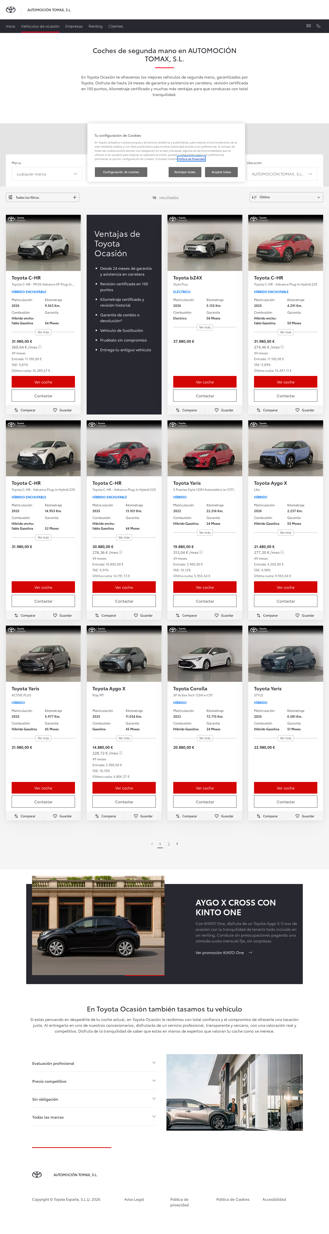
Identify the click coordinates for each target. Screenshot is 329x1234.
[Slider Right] (77, 243)
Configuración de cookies (121, 172)
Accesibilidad (274, 1199)
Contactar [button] (43, 395)
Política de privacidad (179, 1201)
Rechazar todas (185, 172)
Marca (16, 162)
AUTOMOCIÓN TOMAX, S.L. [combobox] (277, 173)
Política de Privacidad (191, 159)
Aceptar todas (221, 172)
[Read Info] (39, 346)
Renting (96, 26)
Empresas (74, 26)
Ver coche (43, 381)
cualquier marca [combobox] (31, 173)
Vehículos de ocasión (40, 26)
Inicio (10, 26)
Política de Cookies (232, 1199)
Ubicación (254, 162)
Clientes (115, 26)
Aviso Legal (134, 1199)
